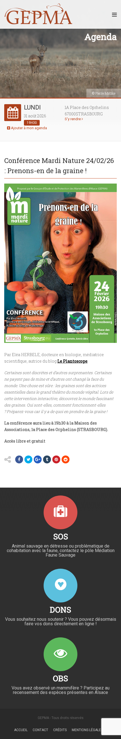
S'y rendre (73, 119)
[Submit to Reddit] (66, 459)
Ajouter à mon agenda (28, 128)
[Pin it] (56, 459)
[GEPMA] (38, 14)
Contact (40, 730)
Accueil (21, 730)
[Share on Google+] (38, 459)
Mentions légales (87, 730)
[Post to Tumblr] (47, 459)
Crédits (60, 730)
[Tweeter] (28, 459)
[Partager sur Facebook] (19, 459)
